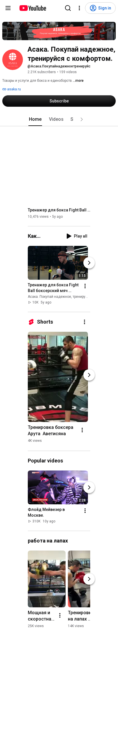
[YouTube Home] (32, 8)
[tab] (35, 119)
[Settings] (79, 8)
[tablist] (59, 119)
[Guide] (8, 8)
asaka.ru (13, 89)
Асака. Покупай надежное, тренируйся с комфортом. (71, 297)
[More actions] (85, 286)
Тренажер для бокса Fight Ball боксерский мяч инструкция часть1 (59, 210)
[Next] (89, 263)
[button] (81, 119)
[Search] (67, 8)
